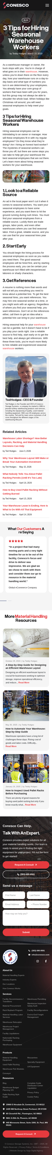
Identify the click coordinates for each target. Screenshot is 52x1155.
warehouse (31, 71)
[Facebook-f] (45, 961)
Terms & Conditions (41, 1147)
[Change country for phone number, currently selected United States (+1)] (30, 904)
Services (7, 994)
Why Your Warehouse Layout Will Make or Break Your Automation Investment (26, 460)
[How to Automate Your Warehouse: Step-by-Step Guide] (26, 705)
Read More (23, 682)
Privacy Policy (25, 1147)
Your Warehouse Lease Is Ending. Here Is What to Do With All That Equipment (25, 507)
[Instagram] (37, 961)
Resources (8, 1078)
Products (7, 1053)
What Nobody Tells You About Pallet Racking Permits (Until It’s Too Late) (22, 476)
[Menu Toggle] (47, 5)
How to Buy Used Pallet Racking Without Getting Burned (25, 492)
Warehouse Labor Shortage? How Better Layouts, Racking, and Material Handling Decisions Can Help (25, 442)
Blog (26, 20)
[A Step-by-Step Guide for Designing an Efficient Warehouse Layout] (26, 643)
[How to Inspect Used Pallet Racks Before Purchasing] (26, 768)
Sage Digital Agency (34, 1151)
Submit (26, 932)
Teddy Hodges (31, 661)
